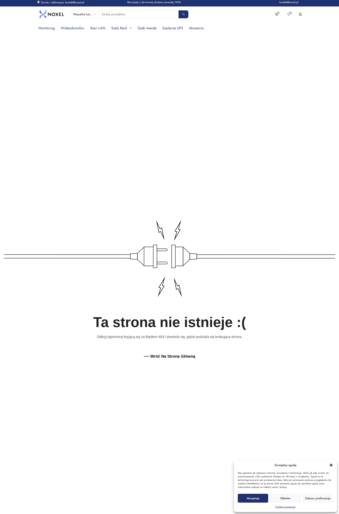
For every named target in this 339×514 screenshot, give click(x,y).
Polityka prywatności (285, 507)
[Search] (183, 14)
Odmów (285, 498)
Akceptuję (253, 498)
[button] (331, 465)
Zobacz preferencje (318, 498)
